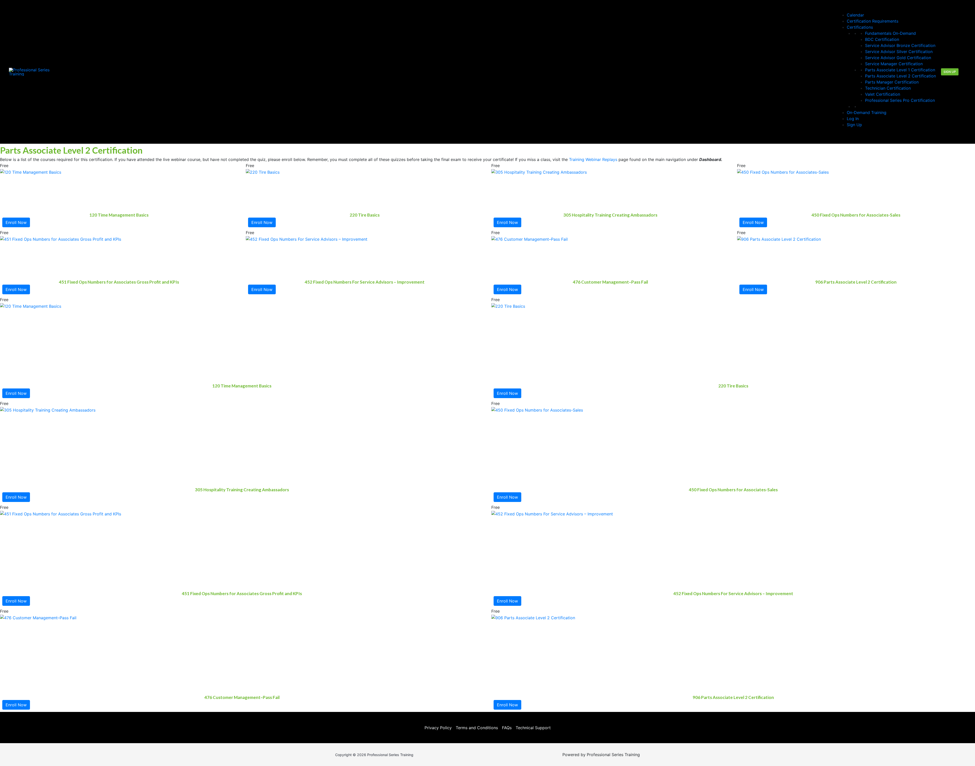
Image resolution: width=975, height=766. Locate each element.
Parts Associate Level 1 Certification (900, 69)
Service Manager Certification (894, 63)
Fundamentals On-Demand (890, 33)
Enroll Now (16, 222)
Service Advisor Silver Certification (899, 51)
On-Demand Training (866, 112)
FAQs (507, 727)
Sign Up (854, 124)
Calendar (855, 15)
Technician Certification (888, 88)
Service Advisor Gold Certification (898, 57)
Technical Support (533, 727)
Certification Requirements (872, 21)
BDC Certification (882, 39)
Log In (853, 118)
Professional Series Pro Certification (900, 100)
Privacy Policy (438, 727)
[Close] (845, 136)
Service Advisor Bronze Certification (900, 45)
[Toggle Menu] (845, 8)
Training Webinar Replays (593, 159)
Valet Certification (882, 94)
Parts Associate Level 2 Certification (900, 75)
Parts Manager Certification (892, 82)
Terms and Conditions (477, 727)
